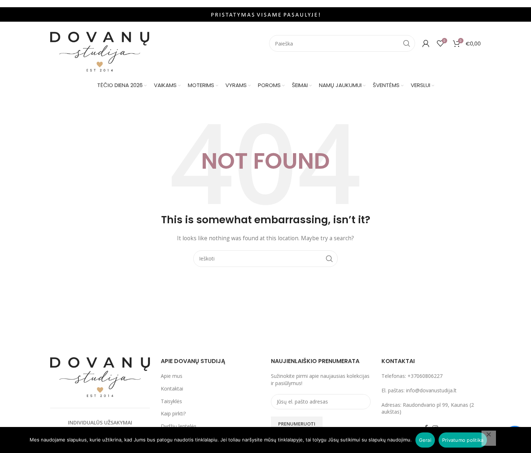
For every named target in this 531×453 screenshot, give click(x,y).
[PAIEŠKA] (406, 43)
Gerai (425, 440)
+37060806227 (424, 375)
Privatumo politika (463, 440)
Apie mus (171, 375)
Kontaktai (172, 388)
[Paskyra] (426, 43)
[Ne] (489, 438)
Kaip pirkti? (173, 413)
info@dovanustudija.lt (431, 390)
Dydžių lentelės (179, 426)
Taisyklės (171, 401)
